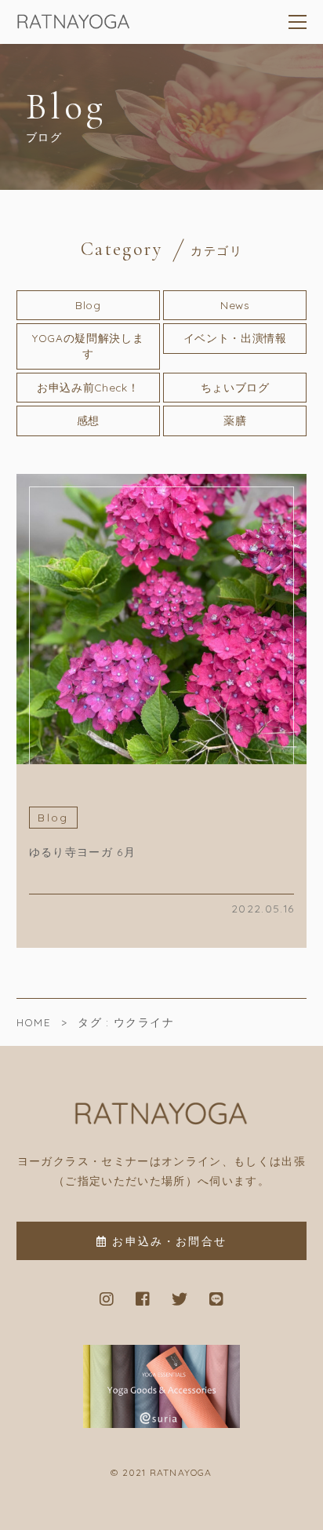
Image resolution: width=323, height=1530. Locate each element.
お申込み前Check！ (88, 387)
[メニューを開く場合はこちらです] (298, 22)
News (235, 304)
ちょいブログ (235, 387)
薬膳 (234, 420)
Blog (88, 304)
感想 (88, 420)
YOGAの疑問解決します (87, 345)
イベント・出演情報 (235, 337)
